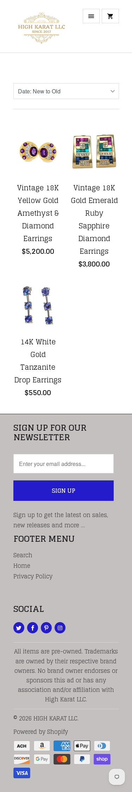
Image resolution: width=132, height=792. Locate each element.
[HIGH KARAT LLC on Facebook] (32, 627)
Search (22, 555)
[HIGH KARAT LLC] (41, 29)
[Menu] (91, 16)
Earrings (39, 67)
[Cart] (110, 16)
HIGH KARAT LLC (55, 718)
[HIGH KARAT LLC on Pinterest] (46, 627)
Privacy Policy (32, 576)
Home (21, 566)
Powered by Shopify (40, 732)
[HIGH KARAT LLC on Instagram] (60, 627)
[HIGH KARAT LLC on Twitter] (18, 627)
